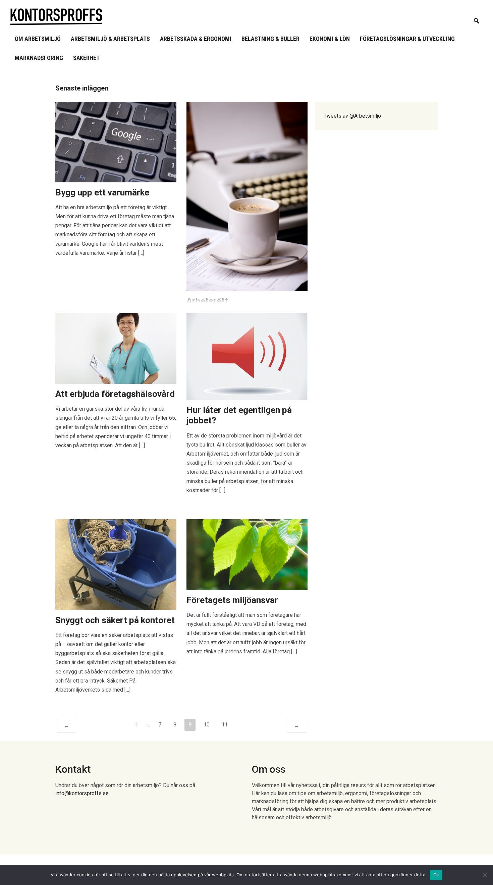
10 (207, 724)
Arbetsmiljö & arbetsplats (110, 38)
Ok (436, 874)
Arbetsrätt (207, 301)
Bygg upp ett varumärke (102, 192)
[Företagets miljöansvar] (247, 554)
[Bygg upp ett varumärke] (115, 141)
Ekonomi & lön (330, 38)
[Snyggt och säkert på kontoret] (115, 564)
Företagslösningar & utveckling (407, 38)
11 (225, 724)
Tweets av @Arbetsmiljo (352, 116)
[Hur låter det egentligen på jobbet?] (247, 356)
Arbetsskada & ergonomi (195, 38)
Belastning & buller (270, 38)
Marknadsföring (39, 57)
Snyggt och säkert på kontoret (115, 620)
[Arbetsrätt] (247, 196)
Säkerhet (86, 57)
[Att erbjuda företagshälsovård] (115, 348)
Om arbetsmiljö (38, 38)
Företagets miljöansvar (232, 600)
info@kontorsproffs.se (82, 793)
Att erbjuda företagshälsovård (115, 394)
